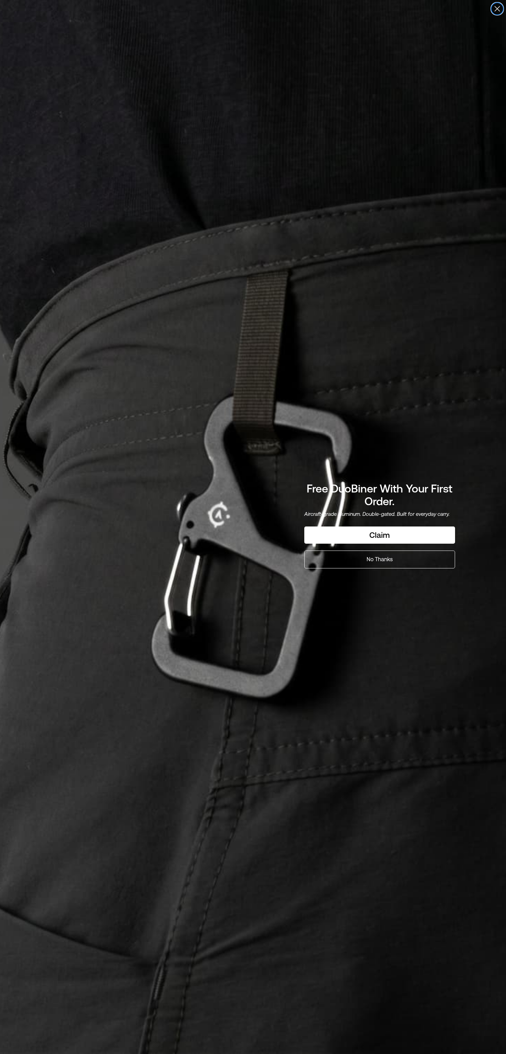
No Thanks (380, 559)
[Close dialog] (497, 9)
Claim (379, 535)
